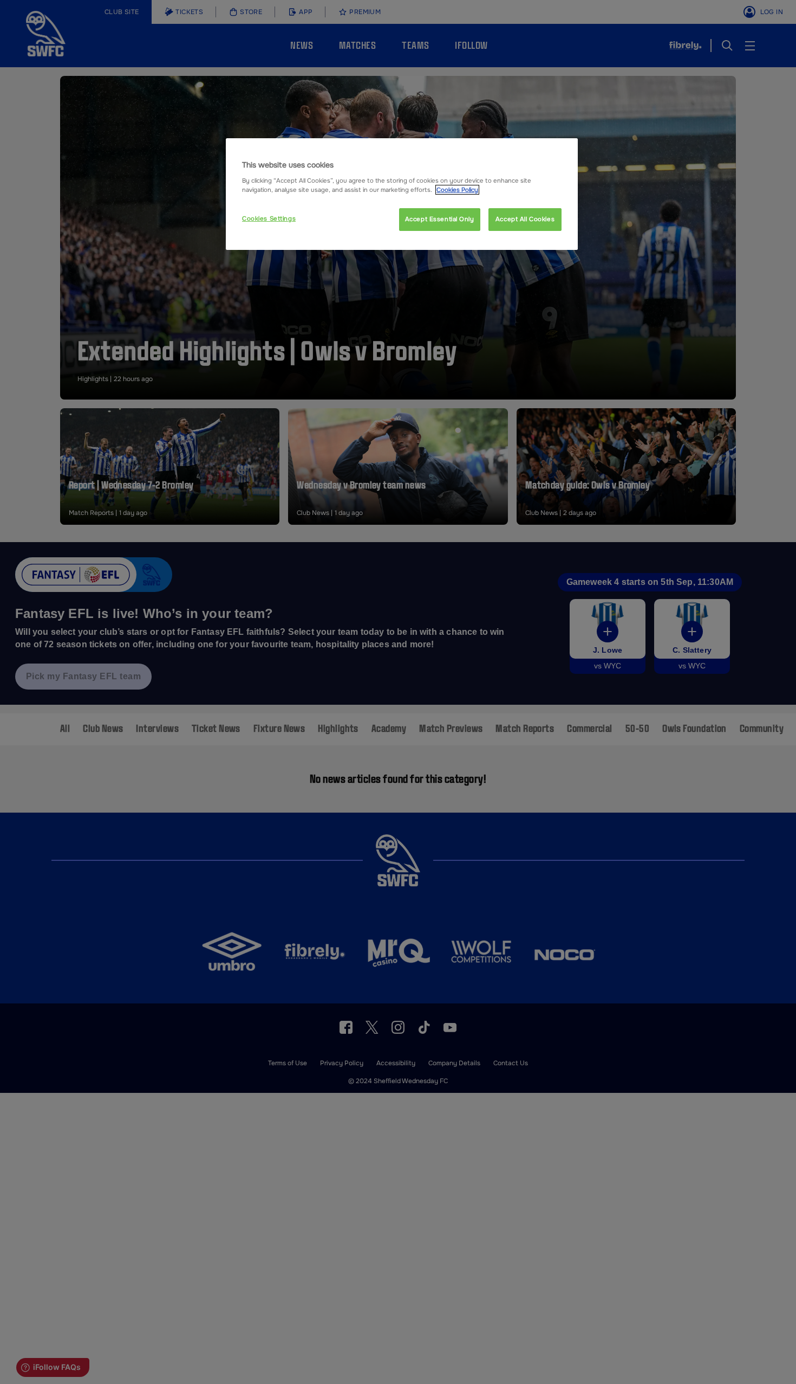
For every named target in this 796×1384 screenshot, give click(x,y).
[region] (402, 194)
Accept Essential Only (439, 219)
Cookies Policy (457, 190)
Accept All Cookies (524, 219)
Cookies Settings (269, 218)
